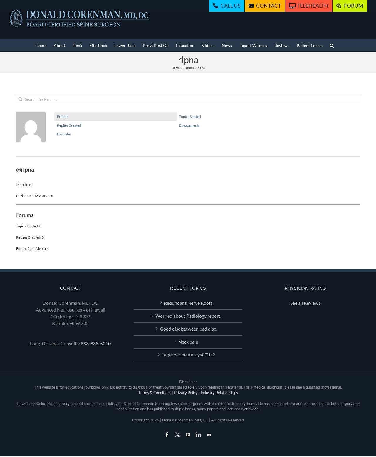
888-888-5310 (96, 343)
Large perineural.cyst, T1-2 (188, 354)
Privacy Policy (186, 392)
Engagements (189, 125)
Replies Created (69, 125)
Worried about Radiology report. (188, 316)
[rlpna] (31, 115)
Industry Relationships (219, 392)
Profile (62, 116)
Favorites (64, 134)
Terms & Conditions (154, 392)
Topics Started (190, 116)
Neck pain (188, 341)
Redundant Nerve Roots (188, 303)
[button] (332, 45)
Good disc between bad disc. (188, 329)
